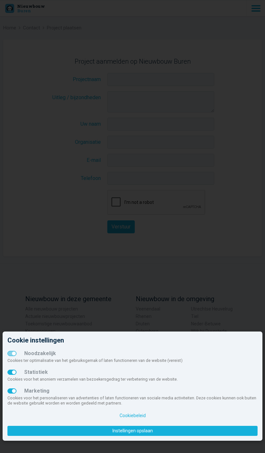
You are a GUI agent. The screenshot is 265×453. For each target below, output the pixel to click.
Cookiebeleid (133, 415)
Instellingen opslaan (132, 430)
